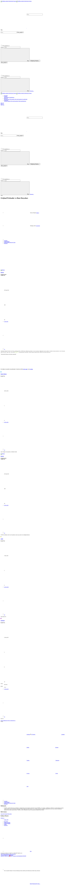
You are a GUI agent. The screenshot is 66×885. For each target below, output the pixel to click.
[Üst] (17, 838)
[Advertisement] (33, 257)
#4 (4, 614)
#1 (4, 349)
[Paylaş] (17, 335)
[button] (22, 45)
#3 (4, 533)
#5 (4, 716)
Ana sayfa (2, 813)
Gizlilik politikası (7, 823)
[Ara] (14, 27)
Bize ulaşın (10, 813)
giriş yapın (25, 369)
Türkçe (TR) (6, 819)
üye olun (31, 369)
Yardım (5, 824)
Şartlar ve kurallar (7, 822)
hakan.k (37, 212)
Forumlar (5, 813)
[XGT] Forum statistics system (8, 854)
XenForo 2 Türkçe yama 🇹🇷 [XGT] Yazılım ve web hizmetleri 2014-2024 (13, 855)
